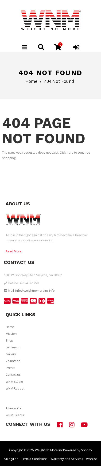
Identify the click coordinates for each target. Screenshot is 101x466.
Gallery (11, 354)
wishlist (91, 459)
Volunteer (13, 361)
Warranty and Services (66, 459)
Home (31, 81)
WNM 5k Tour (15, 415)
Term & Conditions (34, 459)
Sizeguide (11, 459)
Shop (9, 340)
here (70, 152)
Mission (11, 333)
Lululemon (13, 347)
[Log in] (76, 47)
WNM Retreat (15, 388)
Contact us (13, 374)
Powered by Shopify (77, 450)
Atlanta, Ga (13, 408)
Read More (13, 251)
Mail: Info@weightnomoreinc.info (31, 290)
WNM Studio (14, 381)
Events (10, 368)
